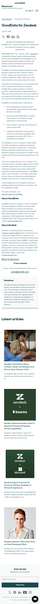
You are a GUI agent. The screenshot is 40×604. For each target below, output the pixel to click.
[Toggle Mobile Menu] (36, 10)
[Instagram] (30, 592)
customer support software (11, 233)
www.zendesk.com (10, 255)
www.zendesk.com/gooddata (12, 194)
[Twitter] (9, 592)
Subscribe (20, 585)
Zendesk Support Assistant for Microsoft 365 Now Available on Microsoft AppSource (17, 485)
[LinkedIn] (19, 592)
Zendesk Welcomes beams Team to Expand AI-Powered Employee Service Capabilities (19, 426)
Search (30, 11)
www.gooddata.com (15, 221)
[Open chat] (35, 599)
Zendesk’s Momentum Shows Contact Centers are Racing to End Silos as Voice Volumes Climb (19, 367)
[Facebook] (14, 592)
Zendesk (33, 54)
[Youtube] (25, 592)
